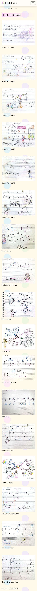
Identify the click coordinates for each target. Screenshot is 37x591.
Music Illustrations (12, 15)
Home (4, 9)
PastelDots (11, 3)
